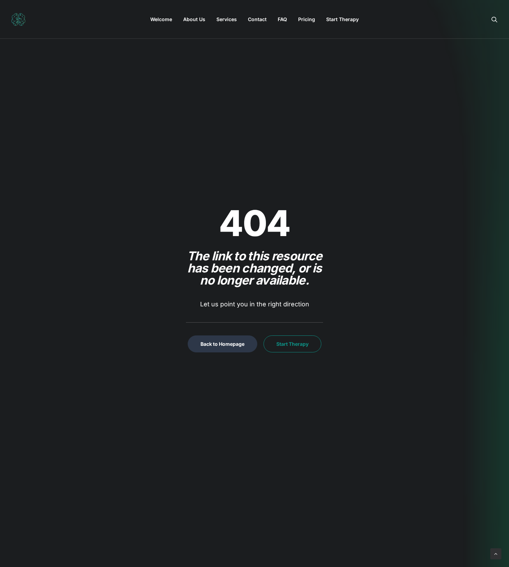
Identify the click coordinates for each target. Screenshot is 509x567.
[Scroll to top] (495, 553)
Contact (257, 19)
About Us (194, 19)
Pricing (306, 19)
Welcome (161, 19)
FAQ (282, 19)
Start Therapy (342, 19)
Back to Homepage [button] (222, 344)
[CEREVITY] (18, 19)
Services (226, 19)
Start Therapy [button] (292, 344)
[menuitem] (161, 19)
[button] (494, 19)
